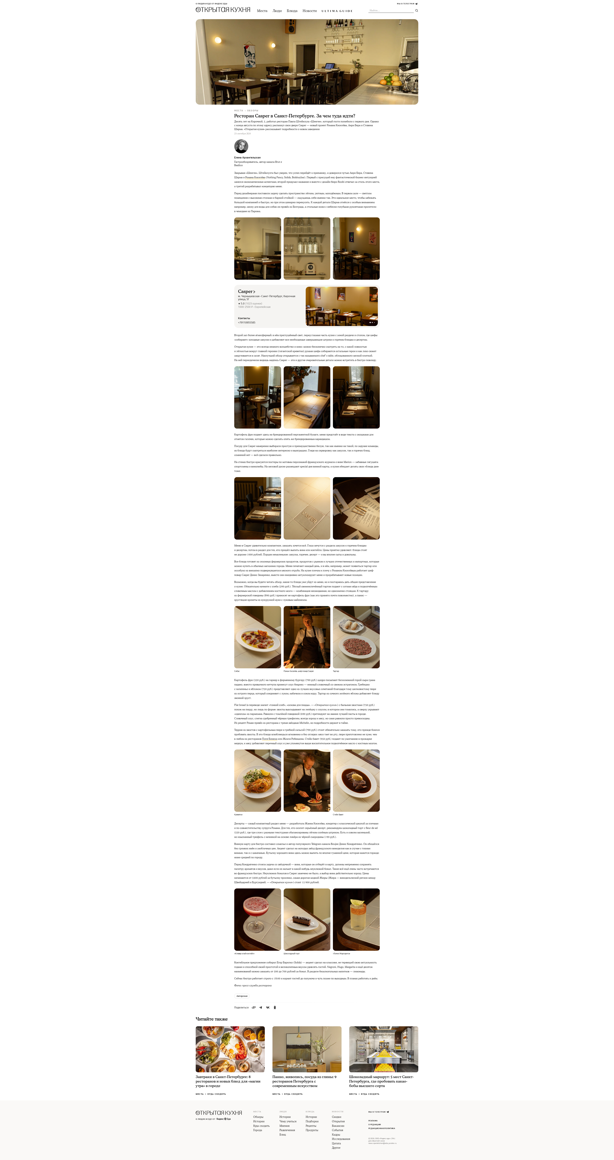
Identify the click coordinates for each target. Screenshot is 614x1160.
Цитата (336, 1143)
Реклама (373, 1121)
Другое (336, 1148)
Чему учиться (287, 1121)
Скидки (336, 1117)
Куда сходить (217, 1094)
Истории (258, 1121)
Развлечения (287, 1130)
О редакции (374, 1125)
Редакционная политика (381, 1128)
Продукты (312, 1130)
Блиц (282, 1135)
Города (257, 1130)
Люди (277, 11)
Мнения (284, 1126)
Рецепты (311, 1126)
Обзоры (253, 110)
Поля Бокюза (269, 739)
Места (262, 11)
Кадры (336, 1135)
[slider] (342, 306)
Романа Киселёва (255, 177)
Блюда (292, 11)
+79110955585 (246, 322)
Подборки (312, 1121)
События (337, 1130)
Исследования (341, 1139)
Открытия (338, 1121)
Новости (310, 11)
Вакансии (338, 1126)
